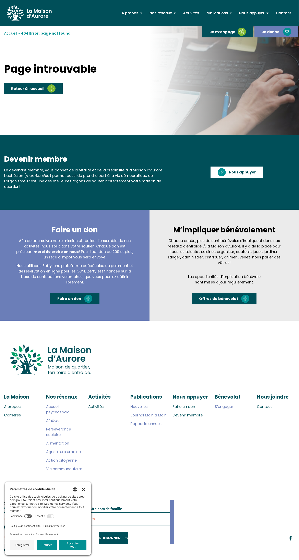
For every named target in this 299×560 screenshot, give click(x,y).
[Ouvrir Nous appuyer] (267, 13)
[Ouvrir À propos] (141, 13)
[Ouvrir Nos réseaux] (175, 13)
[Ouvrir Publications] (231, 13)
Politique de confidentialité (273, 550)
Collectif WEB (240, 550)
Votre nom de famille (104, 509)
